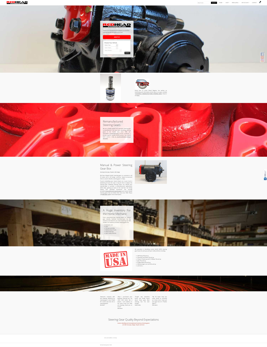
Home (220, 2)
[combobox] (110, 45)
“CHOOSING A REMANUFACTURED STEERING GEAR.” (148, 94)
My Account (245, 2)
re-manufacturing (114, 133)
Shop (227, 2)
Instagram (120, 30)
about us (117, 37)
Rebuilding (235, 2)
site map (115, 337)
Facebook (112, 30)
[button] (259, 2)
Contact (254, 2)
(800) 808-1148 (106, 194)
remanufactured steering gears (113, 191)
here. (138, 95)
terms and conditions (108, 337)
